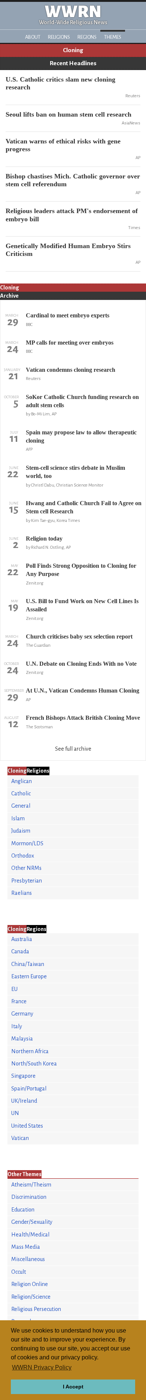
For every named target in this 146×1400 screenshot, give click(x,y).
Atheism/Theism (31, 1185)
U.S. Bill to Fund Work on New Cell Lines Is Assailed (82, 605)
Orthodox (22, 856)
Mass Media (25, 1247)
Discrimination (28, 1197)
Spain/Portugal (28, 1089)
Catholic (21, 793)
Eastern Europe (29, 976)
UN (15, 1113)
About (32, 37)
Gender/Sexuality (31, 1222)
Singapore (23, 1076)
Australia (21, 939)
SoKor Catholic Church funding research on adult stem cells (82, 401)
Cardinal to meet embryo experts (67, 315)
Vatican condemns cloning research (70, 370)
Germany (22, 1014)
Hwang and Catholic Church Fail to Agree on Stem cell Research (84, 507)
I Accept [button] (73, 1387)
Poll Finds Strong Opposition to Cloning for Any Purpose (81, 570)
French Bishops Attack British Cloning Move (83, 718)
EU (14, 989)
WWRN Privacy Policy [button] (42, 1367)
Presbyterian (26, 881)
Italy (16, 1026)
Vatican (20, 1138)
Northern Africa (30, 1051)
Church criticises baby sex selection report (79, 636)
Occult (18, 1272)
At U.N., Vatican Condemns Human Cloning (82, 690)
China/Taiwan (27, 964)
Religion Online (29, 1284)
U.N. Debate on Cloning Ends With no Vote (81, 664)
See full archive (73, 749)
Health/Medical (30, 1235)
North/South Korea (34, 1064)
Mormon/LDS (27, 843)
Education (22, 1210)
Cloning (73, 50)
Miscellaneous (28, 1259)
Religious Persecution (36, 1309)
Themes (112, 37)
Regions (87, 37)
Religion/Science (31, 1297)
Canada (20, 951)
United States (27, 1126)
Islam (18, 818)
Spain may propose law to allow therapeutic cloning (81, 436)
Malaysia (22, 1039)
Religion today (44, 538)
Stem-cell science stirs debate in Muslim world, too (75, 472)
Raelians (21, 893)
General (20, 806)
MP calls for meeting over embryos (69, 342)
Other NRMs (26, 868)
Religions (59, 37)
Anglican (21, 781)
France (19, 1001)
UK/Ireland (24, 1101)
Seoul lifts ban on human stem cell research (68, 114)
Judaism (20, 831)
